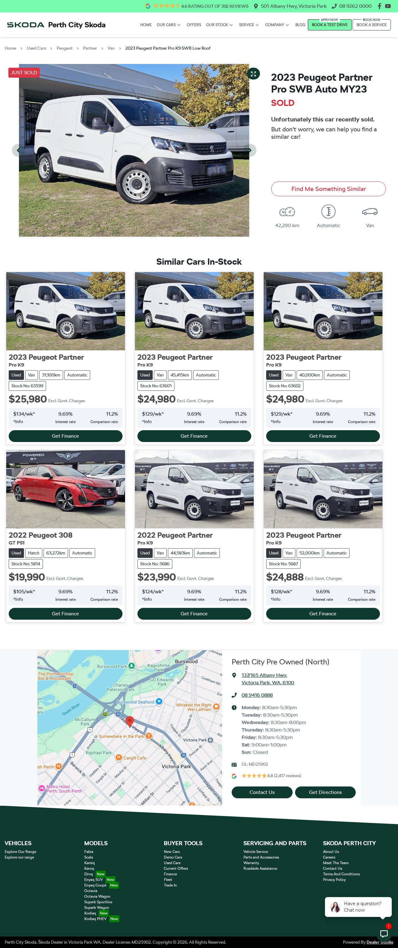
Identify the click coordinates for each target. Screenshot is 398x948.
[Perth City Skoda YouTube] (389, 6)
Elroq (88, 874)
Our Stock (217, 25)
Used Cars (36, 48)
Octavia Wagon (97, 896)
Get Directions (325, 792)
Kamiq (89, 863)
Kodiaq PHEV (95, 919)
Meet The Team (336, 863)
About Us (331, 852)
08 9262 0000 (355, 6)
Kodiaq (90, 913)
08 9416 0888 (257, 695)
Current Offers (176, 868)
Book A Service (372, 25)
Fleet (168, 879)
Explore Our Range (20, 852)
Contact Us (262, 792)
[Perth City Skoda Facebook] (381, 6)
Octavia (90, 891)
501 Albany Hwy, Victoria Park (294, 6)
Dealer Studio (380, 942)
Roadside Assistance (260, 868)
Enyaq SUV (93, 879)
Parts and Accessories (261, 857)
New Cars (172, 852)
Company (274, 25)
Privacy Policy (334, 879)
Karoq (89, 868)
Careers (329, 857)
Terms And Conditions (341, 874)
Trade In (170, 885)
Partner (90, 48)
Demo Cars (173, 857)
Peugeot (64, 48)
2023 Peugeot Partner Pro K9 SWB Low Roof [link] (168, 48)
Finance (170, 874)
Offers (194, 25)
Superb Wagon (96, 907)
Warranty (251, 863)
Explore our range (19, 857)
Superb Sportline (98, 902)
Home (146, 25)
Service (246, 25)
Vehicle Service (255, 852)
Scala (88, 857)
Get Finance (65, 436)
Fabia (88, 852)
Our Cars (166, 25)
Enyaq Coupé (95, 885)
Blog (300, 25)
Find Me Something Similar (328, 189)
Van (111, 48)
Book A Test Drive (330, 25)
